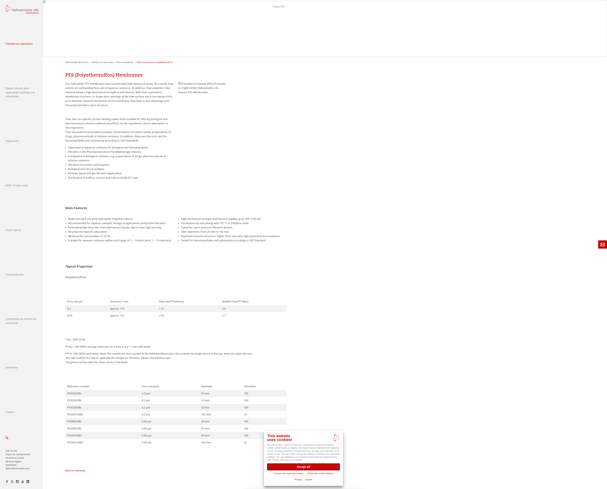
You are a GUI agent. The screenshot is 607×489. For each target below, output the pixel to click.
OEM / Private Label (17, 185)
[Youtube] (22, 482)
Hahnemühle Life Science (77, 62)
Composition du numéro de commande (21, 321)
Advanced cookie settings (320, 473)
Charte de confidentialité (18, 454)
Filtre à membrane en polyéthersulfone (155, 62)
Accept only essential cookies (289, 473)
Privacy (298, 479)
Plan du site (11, 451)
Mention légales (13, 461)
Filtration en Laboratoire (19, 43)
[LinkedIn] (27, 482)
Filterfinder (12, 367)
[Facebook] (7, 482)
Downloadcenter (15, 274)
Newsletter (11, 465)
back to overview (75, 470)
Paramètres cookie (15, 458)
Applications (12, 140)
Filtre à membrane (125, 62)
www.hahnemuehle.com (18, 468)
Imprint (308, 479)
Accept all (303, 467)
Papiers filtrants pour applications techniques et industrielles (20, 92)
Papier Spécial (13, 230)
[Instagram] (17, 482)
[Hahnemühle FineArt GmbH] (22, 9)
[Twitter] (12, 482)
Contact (10, 412)
